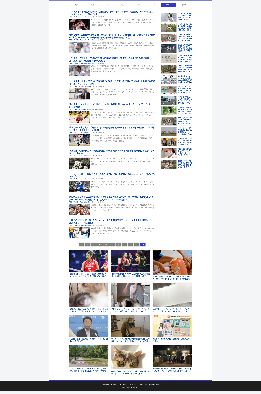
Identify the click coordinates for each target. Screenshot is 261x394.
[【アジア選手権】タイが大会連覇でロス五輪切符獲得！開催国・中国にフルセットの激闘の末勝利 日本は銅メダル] (130, 261)
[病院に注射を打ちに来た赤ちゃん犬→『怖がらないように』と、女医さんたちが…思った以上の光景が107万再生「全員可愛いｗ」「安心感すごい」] (168, 155)
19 (137, 244)
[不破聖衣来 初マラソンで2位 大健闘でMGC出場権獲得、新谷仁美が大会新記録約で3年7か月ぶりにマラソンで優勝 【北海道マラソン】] (168, 79)
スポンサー (122, 385)
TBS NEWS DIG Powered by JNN (80, 17)
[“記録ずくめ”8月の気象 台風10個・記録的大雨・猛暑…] (172, 326)
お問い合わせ (154, 385)
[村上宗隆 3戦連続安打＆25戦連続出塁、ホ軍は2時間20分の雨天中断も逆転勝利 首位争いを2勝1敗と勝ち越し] (79, 163)
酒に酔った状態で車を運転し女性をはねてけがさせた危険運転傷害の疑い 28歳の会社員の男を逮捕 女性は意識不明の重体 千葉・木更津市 (185, 51)
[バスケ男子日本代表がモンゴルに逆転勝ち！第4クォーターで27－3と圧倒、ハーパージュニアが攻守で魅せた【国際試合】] (79, 24)
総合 (77, 5)
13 (100, 244)
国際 (138, 5)
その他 (184, 5)
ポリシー (143, 385)
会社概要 (105, 385)
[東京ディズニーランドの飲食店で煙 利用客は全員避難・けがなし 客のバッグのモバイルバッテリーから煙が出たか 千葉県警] (168, 164)
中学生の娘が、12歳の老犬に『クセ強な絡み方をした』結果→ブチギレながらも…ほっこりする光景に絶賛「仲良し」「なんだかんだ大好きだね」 (172, 279)
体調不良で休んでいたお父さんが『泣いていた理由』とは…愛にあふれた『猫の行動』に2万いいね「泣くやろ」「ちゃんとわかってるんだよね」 (172, 311)
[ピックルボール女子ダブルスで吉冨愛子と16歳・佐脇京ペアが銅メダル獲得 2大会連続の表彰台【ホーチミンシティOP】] (79, 94)
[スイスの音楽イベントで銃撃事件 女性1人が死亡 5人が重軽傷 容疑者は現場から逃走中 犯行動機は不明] (88, 356)
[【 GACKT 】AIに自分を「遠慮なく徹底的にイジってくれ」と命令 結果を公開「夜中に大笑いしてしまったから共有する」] (168, 17)
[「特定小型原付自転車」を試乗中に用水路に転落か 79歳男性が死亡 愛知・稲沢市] (168, 27)
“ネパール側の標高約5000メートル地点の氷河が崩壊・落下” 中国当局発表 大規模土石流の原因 (185, 69)
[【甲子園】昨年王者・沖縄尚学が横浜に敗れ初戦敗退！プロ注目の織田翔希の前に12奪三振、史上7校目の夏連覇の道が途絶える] (79, 70)
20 (143, 244)
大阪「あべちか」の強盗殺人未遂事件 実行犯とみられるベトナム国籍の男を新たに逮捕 (185, 121)
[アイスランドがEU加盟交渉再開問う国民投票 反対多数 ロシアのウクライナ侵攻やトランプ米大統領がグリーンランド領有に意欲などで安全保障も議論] (130, 326)
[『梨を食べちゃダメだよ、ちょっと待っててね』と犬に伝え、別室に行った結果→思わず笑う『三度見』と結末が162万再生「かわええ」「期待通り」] (130, 302)
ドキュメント (133, 385)
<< (81, 244)
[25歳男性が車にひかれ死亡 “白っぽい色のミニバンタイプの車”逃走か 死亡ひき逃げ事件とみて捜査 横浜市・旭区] (168, 100)
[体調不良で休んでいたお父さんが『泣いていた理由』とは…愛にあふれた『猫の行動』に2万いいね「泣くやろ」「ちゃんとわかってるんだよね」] (172, 302)
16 (118, 244)
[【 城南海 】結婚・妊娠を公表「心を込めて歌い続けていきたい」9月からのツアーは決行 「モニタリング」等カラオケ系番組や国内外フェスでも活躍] (168, 111)
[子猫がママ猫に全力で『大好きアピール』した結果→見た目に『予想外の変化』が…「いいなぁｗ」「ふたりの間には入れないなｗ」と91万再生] (88, 302)
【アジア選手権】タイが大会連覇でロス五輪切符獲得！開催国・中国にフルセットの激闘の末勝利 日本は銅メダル (130, 276)
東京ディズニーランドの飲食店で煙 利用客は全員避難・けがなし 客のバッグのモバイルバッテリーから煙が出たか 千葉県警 (185, 167)
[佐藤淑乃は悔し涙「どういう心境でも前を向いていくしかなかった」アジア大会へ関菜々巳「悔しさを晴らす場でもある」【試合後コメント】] (88, 261)
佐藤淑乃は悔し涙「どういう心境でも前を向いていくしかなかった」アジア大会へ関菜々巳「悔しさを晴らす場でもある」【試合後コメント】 (89, 276)
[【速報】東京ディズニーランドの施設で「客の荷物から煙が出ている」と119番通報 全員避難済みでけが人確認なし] (168, 38)
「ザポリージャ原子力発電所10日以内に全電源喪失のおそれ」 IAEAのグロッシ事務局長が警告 (185, 132)
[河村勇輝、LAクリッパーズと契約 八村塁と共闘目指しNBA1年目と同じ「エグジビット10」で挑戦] (79, 117)
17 (124, 244)
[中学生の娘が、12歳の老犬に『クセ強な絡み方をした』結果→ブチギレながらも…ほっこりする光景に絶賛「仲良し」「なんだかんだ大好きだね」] (172, 269)
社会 (92, 5)
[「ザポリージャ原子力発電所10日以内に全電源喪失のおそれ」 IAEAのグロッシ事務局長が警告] (168, 131)
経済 (122, 5)
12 (94, 244)
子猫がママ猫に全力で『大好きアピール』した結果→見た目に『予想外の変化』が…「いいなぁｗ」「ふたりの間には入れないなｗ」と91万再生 (89, 311)
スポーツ (168, 5)
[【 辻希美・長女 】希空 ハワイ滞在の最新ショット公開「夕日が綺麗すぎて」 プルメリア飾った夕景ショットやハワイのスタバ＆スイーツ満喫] (168, 142)
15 (112, 244)
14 (106, 244)
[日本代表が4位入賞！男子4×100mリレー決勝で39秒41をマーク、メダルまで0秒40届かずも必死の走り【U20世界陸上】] (79, 232)
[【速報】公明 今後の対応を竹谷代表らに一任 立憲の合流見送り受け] (88, 326)
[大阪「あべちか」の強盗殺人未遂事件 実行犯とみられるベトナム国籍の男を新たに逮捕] (168, 121)
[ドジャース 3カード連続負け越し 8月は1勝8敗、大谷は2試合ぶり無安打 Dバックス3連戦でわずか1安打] (79, 186)
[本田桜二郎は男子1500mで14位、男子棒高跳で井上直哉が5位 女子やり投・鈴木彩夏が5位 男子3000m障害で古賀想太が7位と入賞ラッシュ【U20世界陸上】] (79, 209)
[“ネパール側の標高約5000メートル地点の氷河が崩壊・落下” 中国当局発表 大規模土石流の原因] (168, 69)
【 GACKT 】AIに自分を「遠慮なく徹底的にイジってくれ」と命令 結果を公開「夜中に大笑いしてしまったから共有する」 (185, 20)
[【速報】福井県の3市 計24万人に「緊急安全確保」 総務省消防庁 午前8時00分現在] (168, 59)
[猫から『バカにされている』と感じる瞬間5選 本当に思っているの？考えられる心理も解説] (130, 364)
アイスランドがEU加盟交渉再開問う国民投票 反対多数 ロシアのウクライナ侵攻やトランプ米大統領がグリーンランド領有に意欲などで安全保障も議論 (130, 341)
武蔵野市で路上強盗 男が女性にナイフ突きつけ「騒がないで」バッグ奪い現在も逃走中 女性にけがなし (172, 371)
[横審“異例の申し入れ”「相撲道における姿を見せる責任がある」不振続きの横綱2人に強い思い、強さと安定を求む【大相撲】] (79, 140)
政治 (107, 5)
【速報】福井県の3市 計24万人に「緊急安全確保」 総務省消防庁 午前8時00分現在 (185, 59)
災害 (153, 5)
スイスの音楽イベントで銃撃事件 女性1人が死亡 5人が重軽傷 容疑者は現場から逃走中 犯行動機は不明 (90, 371)
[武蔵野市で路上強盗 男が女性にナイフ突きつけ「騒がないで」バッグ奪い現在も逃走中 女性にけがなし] (172, 356)
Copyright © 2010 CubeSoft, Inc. (130, 387)
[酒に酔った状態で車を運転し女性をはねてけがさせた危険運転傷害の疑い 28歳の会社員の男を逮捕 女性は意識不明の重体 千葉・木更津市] (168, 48)
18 (130, 244)
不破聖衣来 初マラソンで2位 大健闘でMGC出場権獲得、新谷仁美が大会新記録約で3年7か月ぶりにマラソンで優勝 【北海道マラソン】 (185, 82)
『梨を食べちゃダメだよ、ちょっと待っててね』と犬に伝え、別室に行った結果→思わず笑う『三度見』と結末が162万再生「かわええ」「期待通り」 (130, 311)
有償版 (113, 385)
